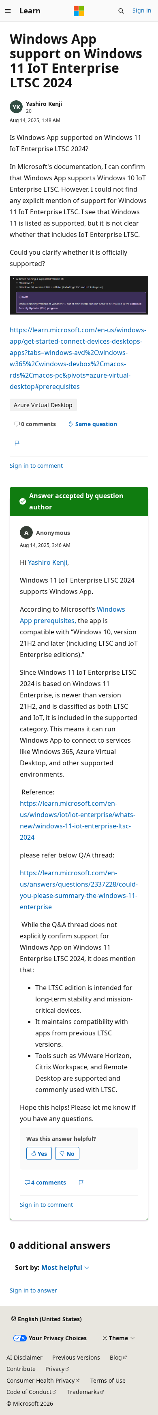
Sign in (142, 10)
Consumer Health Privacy (40, 1380)
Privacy (54, 1369)
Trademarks (83, 1392)
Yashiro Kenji (44, 104)
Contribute (21, 1369)
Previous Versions (76, 1357)
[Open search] (121, 11)
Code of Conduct (28, 1392)
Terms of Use (108, 1380)
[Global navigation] (8, 11)
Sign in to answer (33, 1290)
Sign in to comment (36, 465)
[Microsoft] (79, 11)
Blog (116, 1357)
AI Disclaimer (24, 1357)
